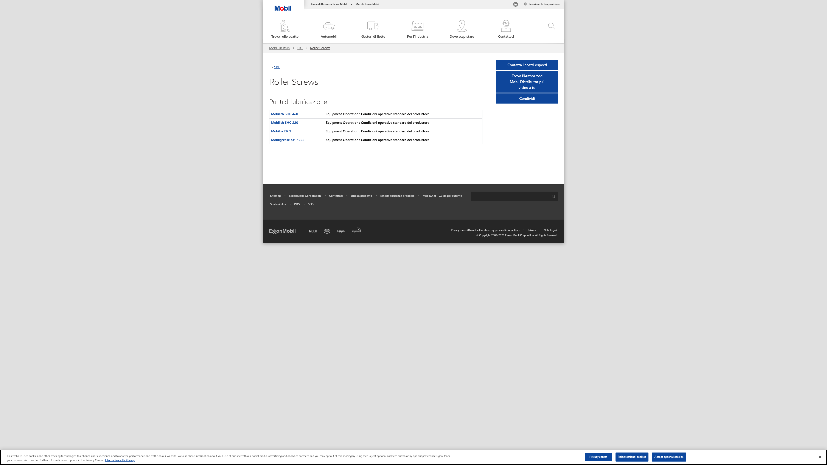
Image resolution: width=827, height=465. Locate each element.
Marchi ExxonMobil (367, 4)
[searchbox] (510, 196)
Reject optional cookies (632, 457)
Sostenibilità (278, 204)
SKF (300, 48)
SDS (311, 204)
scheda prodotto (361, 196)
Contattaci (336, 196)
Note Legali (550, 230)
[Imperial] (357, 229)
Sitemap (275, 196)
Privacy (532, 230)
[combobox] (514, 196)
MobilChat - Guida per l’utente (442, 196)
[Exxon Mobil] (282, 231)
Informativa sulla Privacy (120, 460)
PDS (297, 204)
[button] (329, 29)
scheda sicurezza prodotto (397, 196)
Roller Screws (320, 48)
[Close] (820, 457)
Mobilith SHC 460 (284, 114)
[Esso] (327, 230)
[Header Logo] (283, 5)
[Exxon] (341, 230)
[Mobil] (313, 230)
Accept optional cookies (669, 457)
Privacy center (598, 457)
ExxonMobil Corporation (305, 196)
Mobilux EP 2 (281, 131)
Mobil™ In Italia (279, 48)
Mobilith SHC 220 (284, 122)
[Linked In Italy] (515, 5)
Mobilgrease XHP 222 (287, 140)
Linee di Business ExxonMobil (329, 4)
